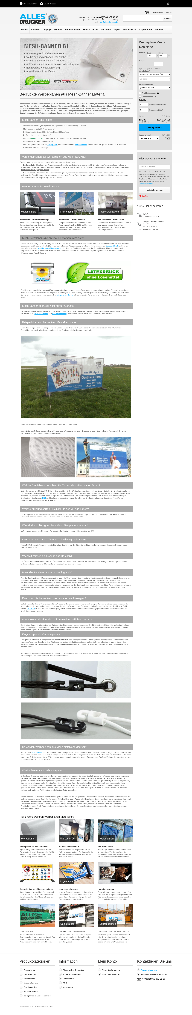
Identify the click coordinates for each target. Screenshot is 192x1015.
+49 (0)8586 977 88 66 (107, 17)
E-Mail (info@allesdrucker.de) (154, 974)
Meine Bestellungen (111, 970)
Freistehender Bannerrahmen (72, 220)
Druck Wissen (50, 4)
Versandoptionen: (146, 84)
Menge (141, 61)
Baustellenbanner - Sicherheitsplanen (36, 889)
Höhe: (160, 53)
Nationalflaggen (31, 983)
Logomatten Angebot (68, 889)
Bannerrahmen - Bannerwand (111, 220)
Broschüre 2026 (30, 4)
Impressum (68, 987)
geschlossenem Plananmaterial (49, 248)
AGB (65, 983)
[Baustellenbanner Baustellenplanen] (37, 873)
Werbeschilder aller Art (69, 846)
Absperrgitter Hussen (65, 295)
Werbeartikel (129, 29)
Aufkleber (106, 29)
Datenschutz (68, 978)
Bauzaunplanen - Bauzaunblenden (113, 932)
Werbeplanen (29, 970)
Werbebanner (37, 752)
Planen (24, 29)
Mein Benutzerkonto (111, 974)
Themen (159, 29)
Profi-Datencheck (150, 93)
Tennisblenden (72, 29)
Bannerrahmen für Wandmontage (34, 220)
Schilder (35, 29)
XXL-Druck (31, 609)
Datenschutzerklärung (146, 183)
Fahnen (58, 29)
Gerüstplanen (52, 145)
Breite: (149, 53)
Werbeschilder (30, 974)
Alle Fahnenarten (105, 846)
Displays (47, 29)
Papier (117, 29)
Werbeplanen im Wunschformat (34, 846)
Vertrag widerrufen (149, 970)
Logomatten (145, 29)
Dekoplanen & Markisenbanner (37, 996)
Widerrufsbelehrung (72, 974)
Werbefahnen (30, 978)
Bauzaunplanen (31, 991)
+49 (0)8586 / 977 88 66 (153, 979)
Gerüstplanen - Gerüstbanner (72, 932)
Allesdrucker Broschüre (73, 970)
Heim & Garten (90, 29)
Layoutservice (149, 97)
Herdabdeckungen (106, 889)
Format (142, 53)
